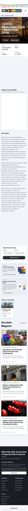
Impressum (4, 503)
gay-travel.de (18, 483)
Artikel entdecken (8, 292)
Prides (3, 6)
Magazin (4, 487)
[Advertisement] (14, 2)
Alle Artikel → (23, 323)
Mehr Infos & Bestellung (9, 274)
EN (23, 6)
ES (26, 6)
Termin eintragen (6, 496)
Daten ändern (14, 40)
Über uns (4, 501)
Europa (3, 483)
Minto (12, 15)
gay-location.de (19, 480)
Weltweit (4, 485)
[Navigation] (25, 11)
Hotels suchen (14, 257)
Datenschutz (5, 499)
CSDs (2, 15)
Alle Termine (5, 490)
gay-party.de (18, 485)
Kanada (7, 15)
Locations (8, 6)
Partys (16, 6)
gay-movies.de (18, 487)
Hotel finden (14, 508)
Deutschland (5, 480)
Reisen (13, 6)
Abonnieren (14, 472)
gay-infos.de (18, 490)
